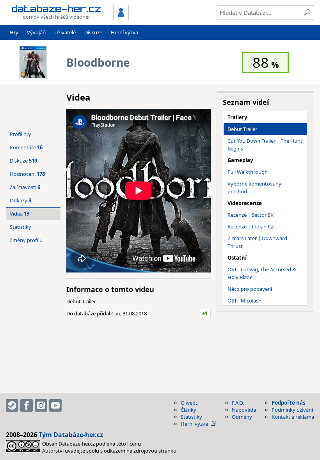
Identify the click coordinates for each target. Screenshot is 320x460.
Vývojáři (36, 32)
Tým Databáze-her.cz (71, 434)
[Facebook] (26, 405)
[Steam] (12, 405)
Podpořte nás (288, 402)
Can (115, 313)
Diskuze (93, 32)
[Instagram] (41, 405)
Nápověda (244, 409)
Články (188, 409)
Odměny (242, 416)
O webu (190, 402)
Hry (14, 32)
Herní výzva (124, 32)
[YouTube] (55, 405)
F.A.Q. (238, 402)
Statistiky (20, 226)
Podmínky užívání (292, 409)
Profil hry (20, 134)
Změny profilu (26, 240)
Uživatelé (65, 32)
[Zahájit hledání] (307, 12)
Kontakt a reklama (293, 416)
